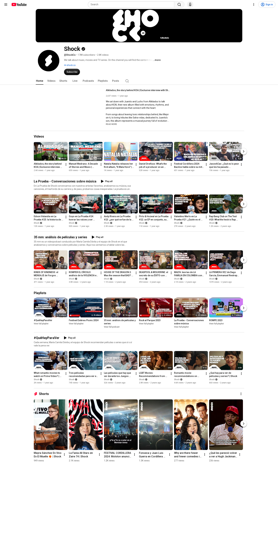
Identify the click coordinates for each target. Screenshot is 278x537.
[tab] (39, 81)
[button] (111, 124)
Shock (36, 223)
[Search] (179, 4)
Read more (111, 124)
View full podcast (112, 327)
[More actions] (66, 164)
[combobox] (132, 4)
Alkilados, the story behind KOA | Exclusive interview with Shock (138, 90)
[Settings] (254, 4)
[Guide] (6, 4)
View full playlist (41, 324)
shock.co (71, 65)
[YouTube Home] (19, 4)
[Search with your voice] (190, 4)
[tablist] (139, 81)
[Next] (243, 151)
